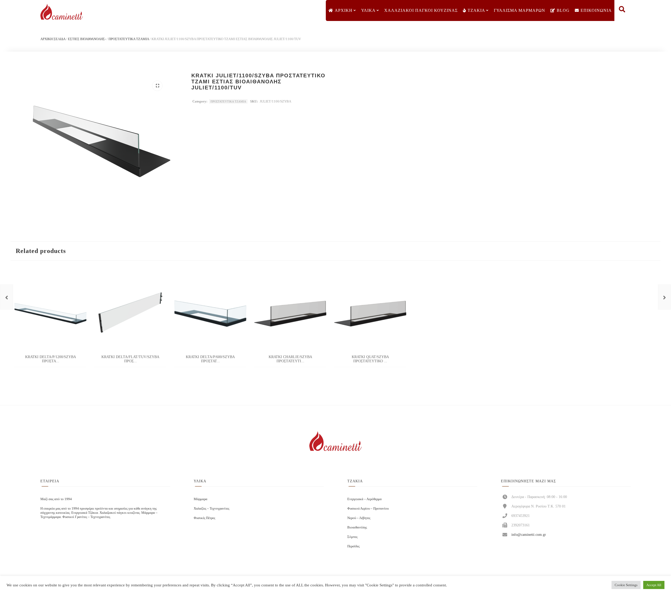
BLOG (563, 10)
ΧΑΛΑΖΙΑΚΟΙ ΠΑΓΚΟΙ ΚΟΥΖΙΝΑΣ (421, 10)
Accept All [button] (653, 585)
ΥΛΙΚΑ (368, 10)
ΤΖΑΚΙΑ (476, 10)
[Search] (622, 10)
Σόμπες (352, 537)
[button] (157, 85)
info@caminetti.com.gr (528, 534)
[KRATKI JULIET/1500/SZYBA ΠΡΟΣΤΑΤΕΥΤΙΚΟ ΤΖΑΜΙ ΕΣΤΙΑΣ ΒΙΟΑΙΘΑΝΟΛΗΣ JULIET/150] (664, 297)
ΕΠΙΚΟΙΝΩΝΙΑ (596, 10)
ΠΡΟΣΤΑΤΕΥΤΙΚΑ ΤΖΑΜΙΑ (129, 39)
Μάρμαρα (200, 499)
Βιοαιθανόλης (357, 527)
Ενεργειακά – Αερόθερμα (364, 499)
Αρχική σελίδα (52, 39)
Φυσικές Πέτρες (204, 518)
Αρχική (344, 10)
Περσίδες (353, 546)
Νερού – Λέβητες (358, 518)
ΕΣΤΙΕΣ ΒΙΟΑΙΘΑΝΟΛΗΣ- (87, 39)
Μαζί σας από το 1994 (56, 499)
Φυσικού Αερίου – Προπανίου (368, 508)
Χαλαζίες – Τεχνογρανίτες (211, 508)
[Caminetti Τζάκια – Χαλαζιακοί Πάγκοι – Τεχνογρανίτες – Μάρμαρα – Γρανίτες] (61, 12)
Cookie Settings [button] (626, 585)
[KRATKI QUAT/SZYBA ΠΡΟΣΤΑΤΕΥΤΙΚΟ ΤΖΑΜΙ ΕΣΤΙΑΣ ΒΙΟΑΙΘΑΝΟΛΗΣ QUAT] (6, 297)
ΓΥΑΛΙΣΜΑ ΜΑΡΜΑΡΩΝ (519, 10)
